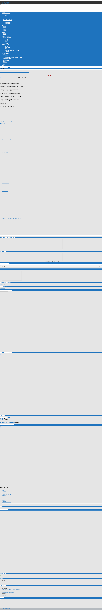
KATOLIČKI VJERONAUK (5, 53)
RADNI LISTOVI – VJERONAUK (7, 20)
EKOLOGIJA (5, 64)
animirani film (6, 46)
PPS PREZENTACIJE (4, 269)
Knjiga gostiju (3, 585)
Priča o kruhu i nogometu (5, 191)
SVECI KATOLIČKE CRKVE (7, 58)
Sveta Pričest (2, 100)
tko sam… (2, 597)
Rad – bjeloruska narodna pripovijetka (6, 139)
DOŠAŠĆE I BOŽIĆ (5, 43)
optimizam (4, 63)
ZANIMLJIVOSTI (4, 509)
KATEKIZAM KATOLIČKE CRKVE (6, 502)
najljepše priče (6, 14)
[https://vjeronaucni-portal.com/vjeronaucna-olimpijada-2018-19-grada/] (4, 426)
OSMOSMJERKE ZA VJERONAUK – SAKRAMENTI (14, 72)
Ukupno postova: (4, 582)
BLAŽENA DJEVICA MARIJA (7, 56)
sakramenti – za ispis (7, 23)
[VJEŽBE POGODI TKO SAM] (4, 284)
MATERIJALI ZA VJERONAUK (6, 13)
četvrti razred (4, 28)
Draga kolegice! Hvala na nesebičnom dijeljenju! (8, 592)
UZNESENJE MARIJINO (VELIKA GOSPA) (6, 421)
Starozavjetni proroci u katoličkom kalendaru (7, 233)
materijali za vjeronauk (5, 121)
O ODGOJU (3, 12)
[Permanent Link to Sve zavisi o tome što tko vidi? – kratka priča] (11, 204)
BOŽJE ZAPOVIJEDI (6, 60)
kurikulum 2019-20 (4, 490)
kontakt (3, 65)
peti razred (4, 29)
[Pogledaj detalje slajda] (53, 260)
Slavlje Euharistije (6, 77)
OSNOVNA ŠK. (4, 25)
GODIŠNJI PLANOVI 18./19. (5, 493)
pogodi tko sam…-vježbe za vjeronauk (6, 2)
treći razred (6, 39)
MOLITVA (4, 61)
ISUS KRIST (4, 54)
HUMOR (2, 506)
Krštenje (1, 106)
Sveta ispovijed (2, 99)
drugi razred (4, 27)
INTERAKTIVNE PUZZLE (8, 49)
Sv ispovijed (2, 96)
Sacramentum (2, 89)
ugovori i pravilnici (4, 495)
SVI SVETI (4, 42)
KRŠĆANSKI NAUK (4, 501)
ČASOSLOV (3, 500)
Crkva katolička (2, 90)
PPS (3, 16)
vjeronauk (13, 121)
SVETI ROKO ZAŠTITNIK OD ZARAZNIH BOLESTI (7, 422)
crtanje (5, 48)
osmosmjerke (10, 121)
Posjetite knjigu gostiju (3, 595)
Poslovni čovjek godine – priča (5, 183)
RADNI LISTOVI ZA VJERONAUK (7, 237)
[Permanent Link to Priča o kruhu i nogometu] (6, 190)
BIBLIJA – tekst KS (4, 499)
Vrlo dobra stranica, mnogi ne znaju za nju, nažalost (8, 587)
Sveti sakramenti (2, 83)
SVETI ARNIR (2, 418)
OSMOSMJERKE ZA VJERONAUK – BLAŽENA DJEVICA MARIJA (13, 57)
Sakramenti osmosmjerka (3, 86)
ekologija (6, 15)
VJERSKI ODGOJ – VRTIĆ (5, 44)
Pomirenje (1, 93)
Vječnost (1, 87)
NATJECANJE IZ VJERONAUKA (7, 424)
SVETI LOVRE (2, 419)
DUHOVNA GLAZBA (4, 263)
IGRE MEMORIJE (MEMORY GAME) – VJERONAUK (12, 50)
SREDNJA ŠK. (3, 32)
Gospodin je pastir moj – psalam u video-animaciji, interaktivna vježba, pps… (11, 218)
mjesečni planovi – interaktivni (7, 494)
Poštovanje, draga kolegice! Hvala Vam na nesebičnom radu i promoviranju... (11, 589)
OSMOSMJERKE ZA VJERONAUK (7, 21)
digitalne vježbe (4, 1)
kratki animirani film (7, 47)
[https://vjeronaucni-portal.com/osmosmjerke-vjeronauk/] (2, 288)
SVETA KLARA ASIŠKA (3, 420)
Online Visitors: (4, 580)
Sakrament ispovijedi (3, 97)
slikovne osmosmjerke (7, 22)
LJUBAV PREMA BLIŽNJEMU (5, 3)
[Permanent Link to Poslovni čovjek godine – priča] (6, 182)
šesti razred (4, 30)
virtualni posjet (7, 51)
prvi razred (4, 26)
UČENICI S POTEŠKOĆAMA (5, 36)
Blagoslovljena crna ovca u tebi (5, 152)
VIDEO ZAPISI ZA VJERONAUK (7, 19)
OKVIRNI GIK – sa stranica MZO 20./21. (7, 489)
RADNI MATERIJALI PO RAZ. (7, 37)
